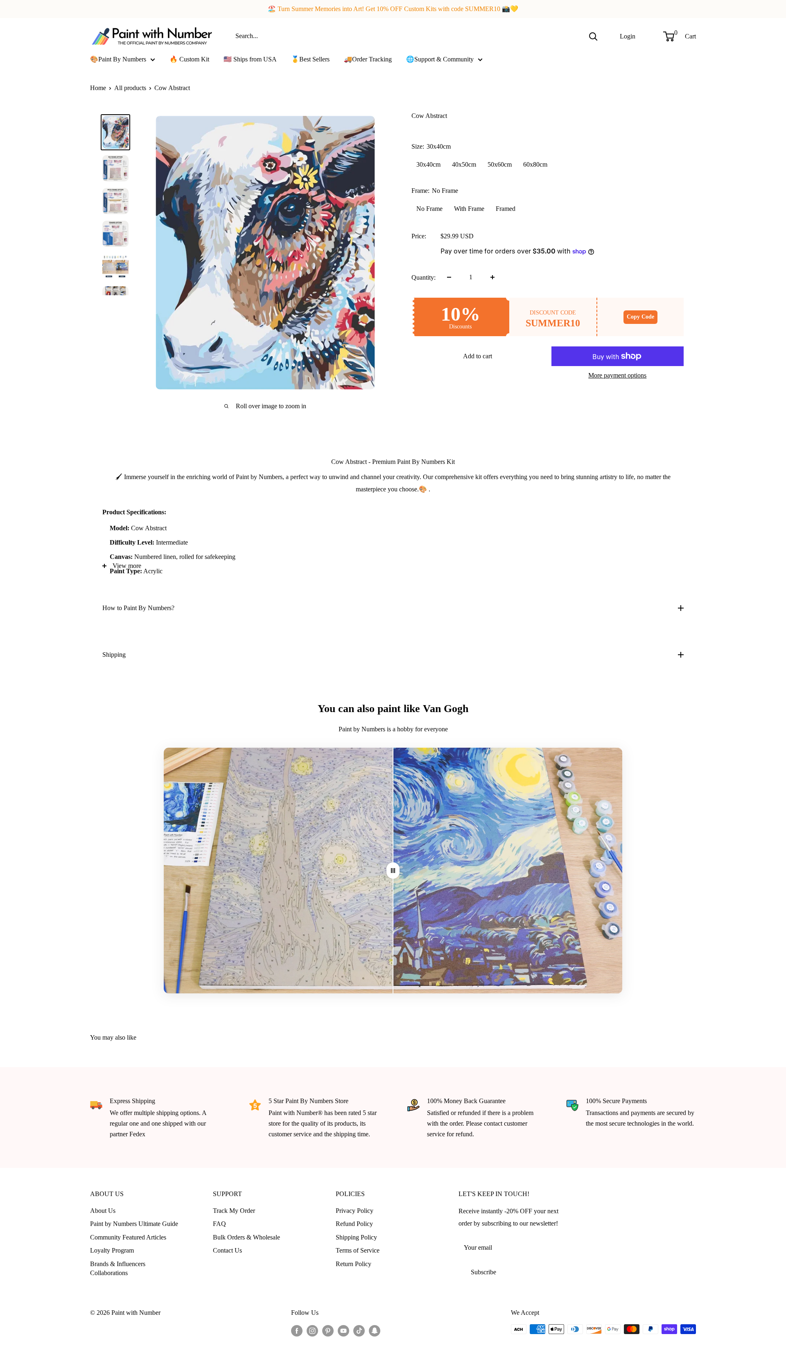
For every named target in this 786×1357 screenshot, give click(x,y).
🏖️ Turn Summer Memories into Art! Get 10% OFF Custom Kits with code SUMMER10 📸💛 (393, 8)
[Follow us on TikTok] (359, 1330)
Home (98, 87)
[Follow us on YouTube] (343, 1330)
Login (627, 35)
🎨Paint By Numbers (118, 59)
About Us (102, 1210)
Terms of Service (357, 1250)
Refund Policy (354, 1223)
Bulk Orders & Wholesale (246, 1237)
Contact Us (227, 1250)
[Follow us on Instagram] (312, 1330)
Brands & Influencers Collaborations (117, 1268)
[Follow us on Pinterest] (328, 1330)
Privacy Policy (354, 1210)
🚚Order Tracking (368, 59)
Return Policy (353, 1263)
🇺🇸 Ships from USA (250, 59)
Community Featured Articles (128, 1237)
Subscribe (483, 1272)
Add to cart (477, 356)
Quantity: (423, 277)
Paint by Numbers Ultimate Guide (134, 1223)
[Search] (593, 36)
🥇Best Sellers (310, 59)
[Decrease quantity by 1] (449, 277)
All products (130, 87)
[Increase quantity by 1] (492, 277)
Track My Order (234, 1210)
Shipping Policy (356, 1237)
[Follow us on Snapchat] (374, 1330)
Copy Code (640, 317)
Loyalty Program (112, 1250)
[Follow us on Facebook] (297, 1330)
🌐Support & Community (440, 59)
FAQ (219, 1223)
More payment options (617, 375)
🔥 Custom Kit (189, 59)
